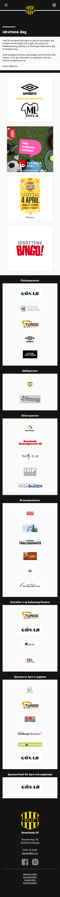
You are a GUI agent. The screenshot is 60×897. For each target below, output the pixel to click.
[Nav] (6, 5)
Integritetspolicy (30, 883)
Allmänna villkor (30, 874)
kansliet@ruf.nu (30, 853)
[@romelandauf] (35, 862)
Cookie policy (30, 880)
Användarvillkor (30, 877)
